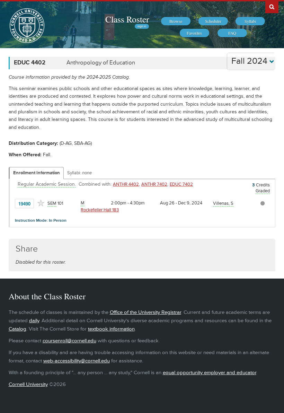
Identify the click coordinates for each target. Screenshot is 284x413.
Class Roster (127, 19)
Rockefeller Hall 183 (100, 210)
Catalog (17, 329)
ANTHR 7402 (154, 184)
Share (27, 249)
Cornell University (28, 384)
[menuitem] (175, 21)
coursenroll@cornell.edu (69, 340)
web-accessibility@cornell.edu (76, 361)
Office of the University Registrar (145, 312)
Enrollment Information (36, 173)
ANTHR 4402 (126, 184)
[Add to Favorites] (41, 203)
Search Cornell (271, 6)
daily (34, 320)
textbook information (111, 329)
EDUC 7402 (181, 184)
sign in (141, 26)
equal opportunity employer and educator (209, 372)
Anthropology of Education (100, 62)
